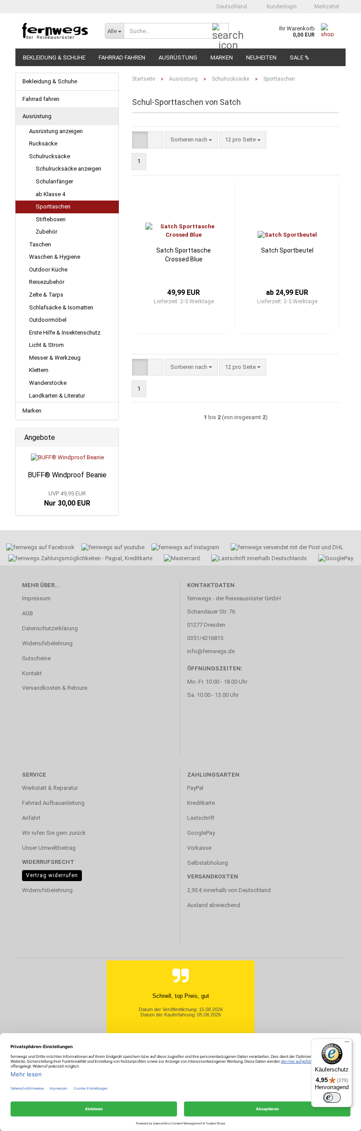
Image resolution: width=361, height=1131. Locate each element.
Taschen (40, 244)
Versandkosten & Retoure (54, 688)
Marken (221, 57)
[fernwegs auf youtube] (110, 548)
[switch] (332, 1097)
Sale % (299, 57)
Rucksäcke (43, 143)
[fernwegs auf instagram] (185, 548)
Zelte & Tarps (46, 294)
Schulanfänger (54, 181)
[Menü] (347, 1043)
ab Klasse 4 (50, 194)
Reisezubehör (46, 282)
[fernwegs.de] (57, 30)
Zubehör (46, 231)
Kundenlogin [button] (280, 7)
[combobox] (191, 140)
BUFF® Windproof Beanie (67, 475)
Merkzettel (325, 7)
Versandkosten (212, 876)
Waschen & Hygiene (54, 256)
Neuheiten (261, 57)
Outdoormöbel (47, 319)
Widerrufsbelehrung (47, 643)
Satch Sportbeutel (287, 250)
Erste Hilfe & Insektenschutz (64, 332)
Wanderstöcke (47, 382)
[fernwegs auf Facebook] (37, 548)
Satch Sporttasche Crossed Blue (183, 255)
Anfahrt (31, 818)
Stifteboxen (51, 219)
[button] (229, 6)
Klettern (38, 370)
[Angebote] (109, 438)
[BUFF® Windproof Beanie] (67, 458)
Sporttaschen (53, 206)
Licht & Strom (46, 345)
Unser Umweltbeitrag (49, 848)
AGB (27, 613)
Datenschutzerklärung (50, 628)
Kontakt (32, 673)
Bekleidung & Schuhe (54, 57)
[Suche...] (220, 31)
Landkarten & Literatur (57, 395)
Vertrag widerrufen (52, 875)
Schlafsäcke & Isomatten (61, 307)
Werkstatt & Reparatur (50, 788)
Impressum (36, 598)
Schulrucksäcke (49, 156)
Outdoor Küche (48, 269)
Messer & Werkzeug (55, 357)
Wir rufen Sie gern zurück (54, 833)
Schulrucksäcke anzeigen (68, 168)
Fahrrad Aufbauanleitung (53, 803)
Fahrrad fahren (122, 57)
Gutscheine (36, 658)
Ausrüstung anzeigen (56, 131)
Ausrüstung (177, 57)
